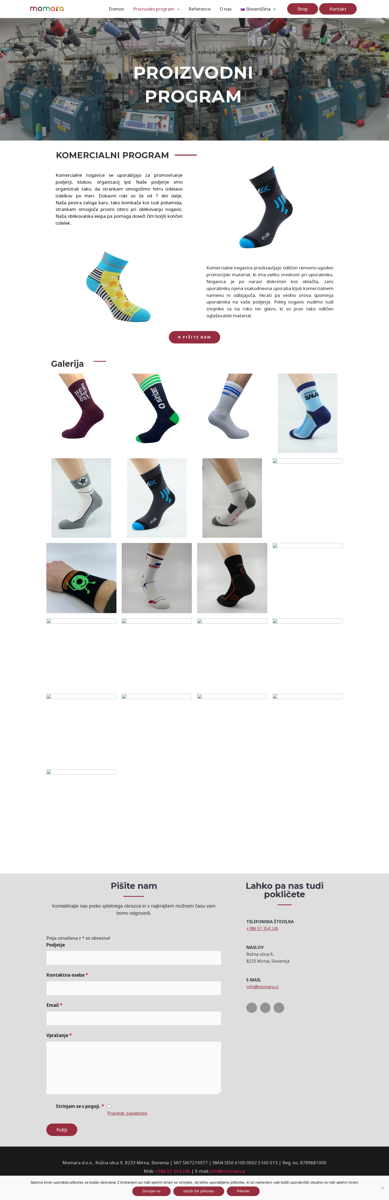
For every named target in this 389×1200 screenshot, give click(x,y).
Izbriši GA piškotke (198, 1191)
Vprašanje (59, 1035)
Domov (116, 9)
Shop (302, 9)
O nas (226, 9)
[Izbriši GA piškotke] (382, 1187)
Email (54, 1005)
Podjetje (55, 945)
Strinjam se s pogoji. (80, 1106)
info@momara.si (262, 987)
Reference (200, 9)
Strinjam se (151, 1191)
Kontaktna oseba (67, 975)
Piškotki (243, 1191)
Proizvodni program (153, 9)
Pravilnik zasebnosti (127, 1113)
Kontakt (337, 9)
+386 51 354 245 (262, 928)
